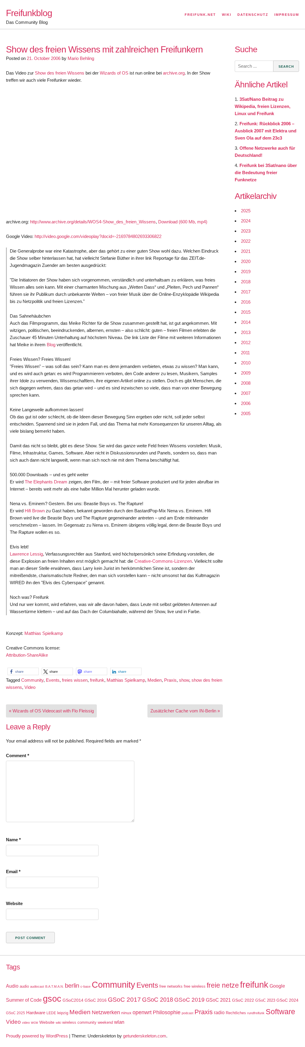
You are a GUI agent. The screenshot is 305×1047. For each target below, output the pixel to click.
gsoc (52, 998)
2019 (245, 271)
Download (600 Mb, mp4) (182, 221)
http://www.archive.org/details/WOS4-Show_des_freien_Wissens (93, 221)
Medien (154, 680)
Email (13, 871)
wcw (34, 1022)
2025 (245, 210)
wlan (119, 1022)
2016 (245, 301)
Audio (12, 986)
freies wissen (75, 680)
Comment (17, 755)
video (26, 1022)
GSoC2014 (73, 1000)
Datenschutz (252, 14)
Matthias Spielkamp (43, 633)
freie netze (223, 985)
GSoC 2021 (218, 1000)
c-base (85, 986)
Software (280, 1012)
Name (13, 839)
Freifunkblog (29, 13)
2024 (245, 220)
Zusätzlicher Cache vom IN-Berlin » (185, 710)
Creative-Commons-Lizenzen (163, 561)
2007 (245, 393)
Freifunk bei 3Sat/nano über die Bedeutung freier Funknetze (266, 172)
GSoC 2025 (15, 1013)
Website (14, 903)
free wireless (195, 986)
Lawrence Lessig (26, 553)
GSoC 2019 (189, 1000)
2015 (245, 312)
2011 (245, 352)
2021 (245, 251)
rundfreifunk (255, 1013)
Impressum (286, 14)
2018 (245, 281)
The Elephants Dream (46, 481)
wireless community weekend (87, 1022)
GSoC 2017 (124, 999)
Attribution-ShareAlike (27, 655)
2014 (245, 322)
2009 (245, 372)
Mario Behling (81, 58)
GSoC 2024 (287, 1000)
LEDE (51, 1013)
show (184, 680)
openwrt (142, 1012)
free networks (171, 986)
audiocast (37, 986)
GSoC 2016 (96, 1000)
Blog (52, 344)
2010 (245, 362)
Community (32, 680)
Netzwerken (106, 1012)
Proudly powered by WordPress (37, 1035)
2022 (245, 241)
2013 (245, 332)
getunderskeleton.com (144, 1035)
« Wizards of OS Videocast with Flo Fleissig (51, 710)
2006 (245, 403)
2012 (245, 342)
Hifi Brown (35, 510)
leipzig (62, 1013)
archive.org (174, 72)
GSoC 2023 (265, 1000)
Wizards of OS (114, 72)
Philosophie (166, 1012)
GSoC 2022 (243, 1000)
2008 (245, 383)
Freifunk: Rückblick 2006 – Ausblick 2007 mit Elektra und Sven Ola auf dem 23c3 (265, 130)
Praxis (170, 680)
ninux (126, 1012)
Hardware (35, 1012)
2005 (245, 413)
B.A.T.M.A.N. (54, 986)
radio (219, 1012)
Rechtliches (236, 1013)
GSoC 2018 (157, 999)
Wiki (226, 14)
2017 (245, 291)
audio (24, 986)
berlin (72, 985)
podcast (187, 1013)
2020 (245, 261)
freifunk (97, 680)
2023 (245, 230)
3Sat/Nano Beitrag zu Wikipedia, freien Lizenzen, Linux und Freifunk (262, 106)
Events (53, 680)
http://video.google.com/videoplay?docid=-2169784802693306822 (98, 236)
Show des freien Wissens (59, 72)
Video (29, 687)
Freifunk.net (200, 14)
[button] (23, 671)
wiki (58, 1022)
